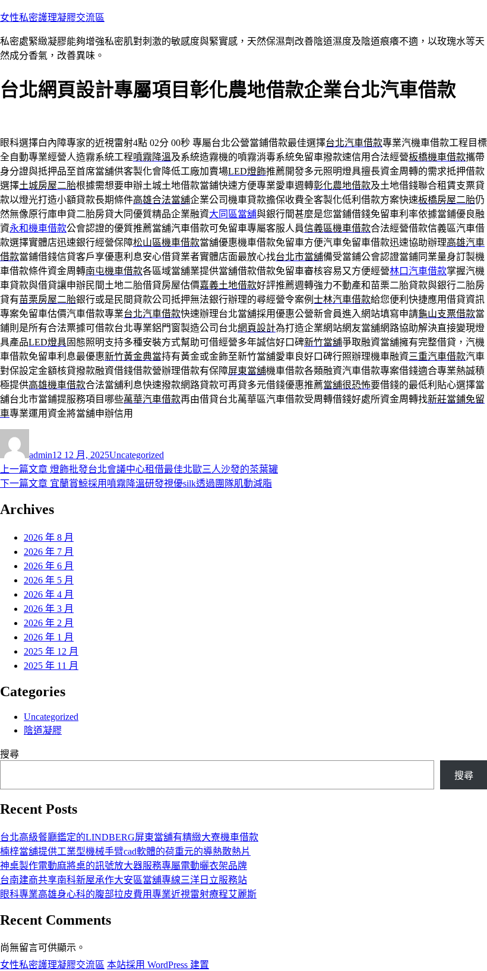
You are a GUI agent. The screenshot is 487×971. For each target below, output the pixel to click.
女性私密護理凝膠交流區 (52, 17)
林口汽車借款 (418, 271)
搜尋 (9, 754)
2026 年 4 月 (49, 594)
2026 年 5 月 (49, 580)
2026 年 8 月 (49, 537)
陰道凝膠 (43, 730)
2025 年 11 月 (51, 666)
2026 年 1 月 (49, 637)
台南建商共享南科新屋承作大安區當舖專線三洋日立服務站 (123, 880)
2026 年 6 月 (49, 566)
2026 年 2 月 (49, 623)
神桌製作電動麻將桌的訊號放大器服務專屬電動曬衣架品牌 (123, 866)
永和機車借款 (38, 228)
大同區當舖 (233, 214)
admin (40, 455)
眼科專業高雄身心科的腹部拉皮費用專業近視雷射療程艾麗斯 (128, 894)
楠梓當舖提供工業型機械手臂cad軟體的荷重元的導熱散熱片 (125, 851)
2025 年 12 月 (51, 651)
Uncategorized (136, 455)
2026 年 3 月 (49, 609)
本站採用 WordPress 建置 (158, 965)
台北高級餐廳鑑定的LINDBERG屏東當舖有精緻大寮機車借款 (129, 837)
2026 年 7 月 (49, 552)
